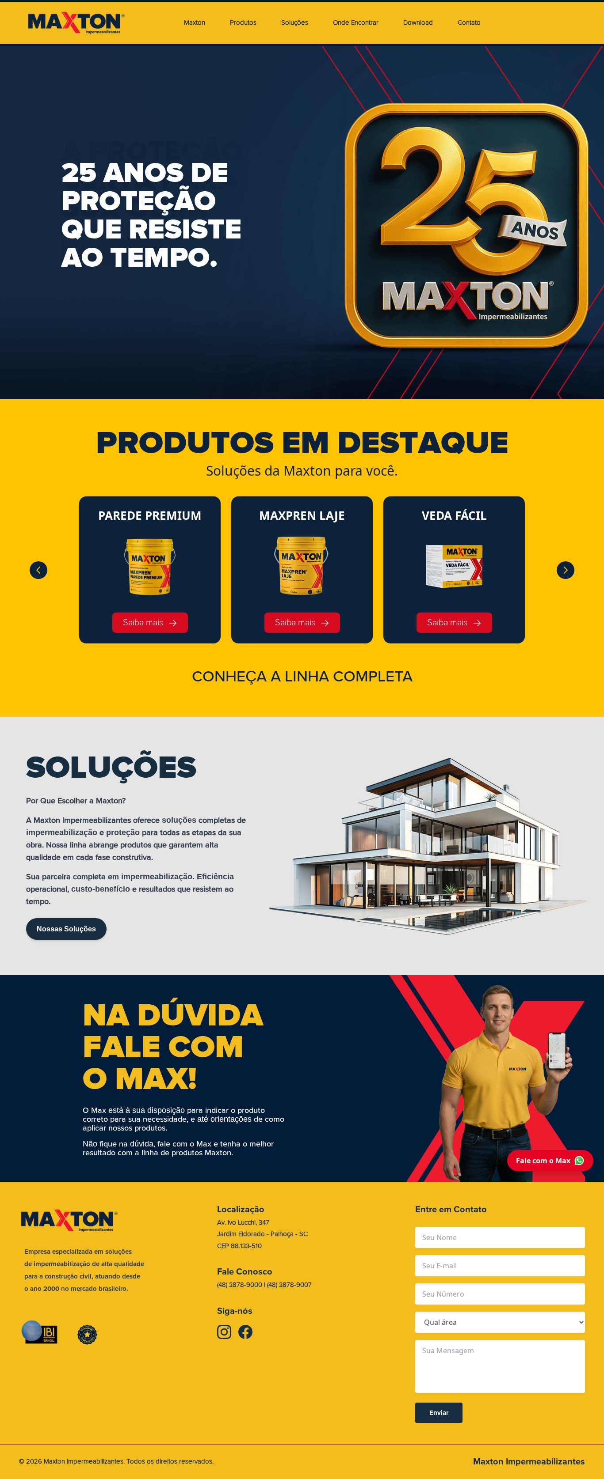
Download (418, 22)
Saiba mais (143, 622)
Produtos (243, 22)
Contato (469, 22)
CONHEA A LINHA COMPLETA (302, 676)
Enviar (438, 1413)
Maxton (194, 22)
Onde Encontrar (355, 22)
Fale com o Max (543, 1160)
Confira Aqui (112, 251)
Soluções (294, 22)
